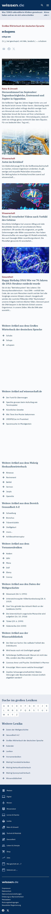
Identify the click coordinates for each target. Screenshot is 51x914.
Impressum (6, 888)
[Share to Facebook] (9, 48)
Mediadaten (6, 899)
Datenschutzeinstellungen (12, 894)
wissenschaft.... (8, 177)
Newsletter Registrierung (11, 905)
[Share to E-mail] (3, 48)
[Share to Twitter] (13, 48)
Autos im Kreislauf (20, 174)
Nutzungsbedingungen (10, 902)
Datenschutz (6, 891)
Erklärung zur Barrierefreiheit (13, 897)
